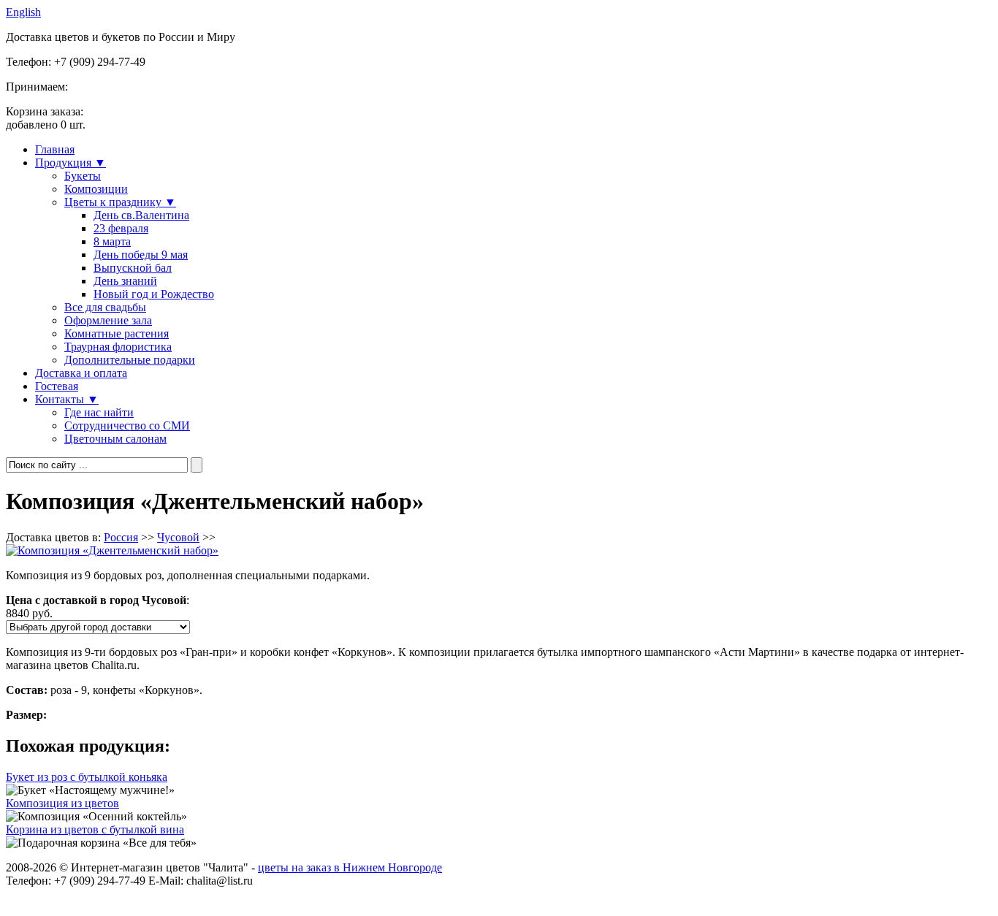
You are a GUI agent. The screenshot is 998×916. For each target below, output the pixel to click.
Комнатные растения (116, 333)
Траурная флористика (118, 346)
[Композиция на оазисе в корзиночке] (96, 816)
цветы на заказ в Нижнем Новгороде (350, 867)
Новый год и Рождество (154, 294)
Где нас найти (99, 412)
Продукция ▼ (70, 162)
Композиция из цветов (62, 803)
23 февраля (121, 228)
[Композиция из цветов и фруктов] (101, 843)
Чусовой (178, 537)
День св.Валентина (141, 215)
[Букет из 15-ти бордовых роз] (90, 790)
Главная (55, 149)
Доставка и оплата (81, 373)
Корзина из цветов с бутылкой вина (95, 829)
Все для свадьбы (105, 307)
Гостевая (56, 386)
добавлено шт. (45, 118)
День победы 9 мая (141, 254)
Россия (121, 537)
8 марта (112, 241)
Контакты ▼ (67, 399)
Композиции (96, 189)
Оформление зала (108, 320)
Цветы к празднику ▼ (120, 202)
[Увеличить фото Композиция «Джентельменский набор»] (112, 550)
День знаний (125, 281)
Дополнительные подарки (129, 360)
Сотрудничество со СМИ (127, 425)
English (23, 12)
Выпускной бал (133, 268)
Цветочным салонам (115, 438)
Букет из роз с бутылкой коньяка (86, 777)
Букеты (82, 175)
